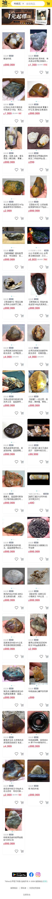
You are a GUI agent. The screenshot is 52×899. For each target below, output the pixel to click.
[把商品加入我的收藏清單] (16, 72)
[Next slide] (48, 40)
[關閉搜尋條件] (23, 3)
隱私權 (23, 888)
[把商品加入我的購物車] (22, 72)
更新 (45, 881)
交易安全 (26, 894)
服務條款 (14, 888)
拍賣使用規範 (34, 888)
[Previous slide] (29, 40)
